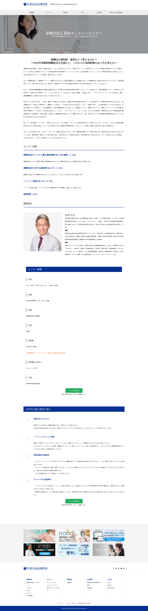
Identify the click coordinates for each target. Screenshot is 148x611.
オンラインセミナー (52, 585)
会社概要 (89, 587)
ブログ (82, 12)
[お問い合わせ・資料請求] (108, 555)
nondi (28, 590)
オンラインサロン (51, 582)
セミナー (48, 12)
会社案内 (99, 12)
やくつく (29, 593)
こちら (58, 473)
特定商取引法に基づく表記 (84, 603)
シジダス (29, 587)
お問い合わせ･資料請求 (116, 12)
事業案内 (31, 12)
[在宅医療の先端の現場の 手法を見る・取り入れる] (39, 541)
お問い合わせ (111, 587)
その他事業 (30, 595)
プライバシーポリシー (71, 603)
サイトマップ (60, 603)
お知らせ (109, 585)
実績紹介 (65, 12)
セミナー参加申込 (74, 390)
